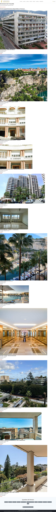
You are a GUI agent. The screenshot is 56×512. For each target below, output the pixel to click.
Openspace (41, 1)
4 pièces (31, 1)
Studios (21, 1)
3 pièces (27, 1)
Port (28, 503)
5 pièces (34, 1)
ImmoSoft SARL (23, 510)
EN (54, 1)
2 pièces (24, 1)
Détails (1, 53)
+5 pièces (37, 1)
